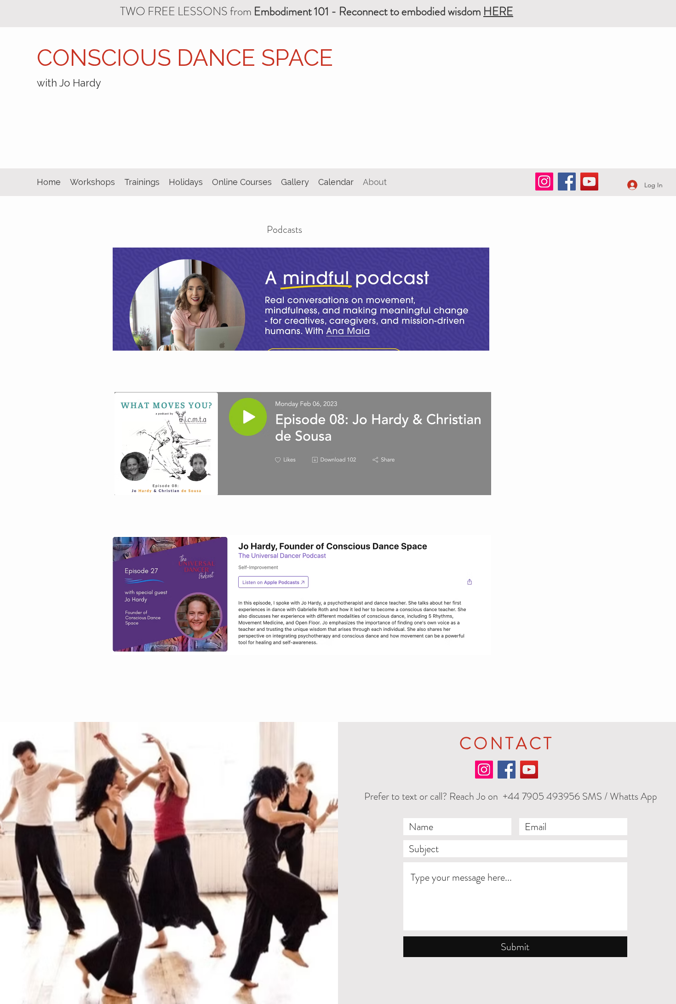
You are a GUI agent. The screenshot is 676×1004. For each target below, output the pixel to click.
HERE (498, 11)
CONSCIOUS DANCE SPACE (185, 57)
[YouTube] (589, 181)
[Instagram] (544, 181)
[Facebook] (567, 181)
